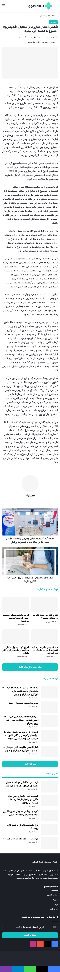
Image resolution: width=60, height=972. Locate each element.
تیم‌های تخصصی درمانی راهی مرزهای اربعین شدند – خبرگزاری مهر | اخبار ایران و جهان (20, 720)
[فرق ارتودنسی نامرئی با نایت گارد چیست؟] (49, 829)
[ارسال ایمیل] (45, 37)
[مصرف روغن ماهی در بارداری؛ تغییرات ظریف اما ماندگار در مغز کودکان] (44, 636)
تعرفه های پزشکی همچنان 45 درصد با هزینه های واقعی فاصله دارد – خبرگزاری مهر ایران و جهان (20, 691)
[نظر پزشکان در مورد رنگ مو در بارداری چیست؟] (44, 604)
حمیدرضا (50, 37)
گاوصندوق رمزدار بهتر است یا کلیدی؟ (20, 839)
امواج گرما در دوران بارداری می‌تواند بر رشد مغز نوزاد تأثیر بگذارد (15, 650)
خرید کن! (54, 909)
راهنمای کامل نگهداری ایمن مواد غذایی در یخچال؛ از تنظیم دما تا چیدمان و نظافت (23, 799)
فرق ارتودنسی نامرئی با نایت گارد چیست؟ (22, 826)
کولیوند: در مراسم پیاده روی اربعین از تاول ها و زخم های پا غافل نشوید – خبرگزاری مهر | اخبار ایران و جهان (20, 735)
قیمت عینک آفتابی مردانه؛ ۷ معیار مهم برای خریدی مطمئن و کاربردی (22, 784)
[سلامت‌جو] (40, 6)
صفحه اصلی (51, 15)
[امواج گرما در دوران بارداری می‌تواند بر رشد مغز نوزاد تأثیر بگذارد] (15, 636)
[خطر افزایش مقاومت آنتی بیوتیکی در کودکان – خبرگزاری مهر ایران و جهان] (49, 751)
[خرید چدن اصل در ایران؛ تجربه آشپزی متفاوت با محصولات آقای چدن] (49, 815)
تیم (56, 904)
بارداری (42, 15)
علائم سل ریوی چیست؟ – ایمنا (23, 703)
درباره (55, 899)
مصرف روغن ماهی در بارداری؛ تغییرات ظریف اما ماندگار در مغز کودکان (45, 650)
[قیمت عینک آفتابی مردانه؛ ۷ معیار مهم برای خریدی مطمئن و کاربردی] (49, 786)
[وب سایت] (30, 501)
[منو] (3, 7)
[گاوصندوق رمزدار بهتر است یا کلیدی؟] (49, 843)
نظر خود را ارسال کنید (30, 667)
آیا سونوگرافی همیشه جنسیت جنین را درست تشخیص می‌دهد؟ (16, 618)
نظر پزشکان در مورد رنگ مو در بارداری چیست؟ (45, 617)
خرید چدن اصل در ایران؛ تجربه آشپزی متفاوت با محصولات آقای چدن (20, 813)
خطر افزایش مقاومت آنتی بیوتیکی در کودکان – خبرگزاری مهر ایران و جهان (20, 749)
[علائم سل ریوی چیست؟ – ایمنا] (49, 707)
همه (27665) (30, 764)
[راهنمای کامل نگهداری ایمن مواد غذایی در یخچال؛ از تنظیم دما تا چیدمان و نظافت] (49, 800)
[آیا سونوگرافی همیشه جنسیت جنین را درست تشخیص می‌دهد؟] (15, 604)
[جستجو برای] (56, 7)
